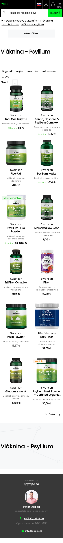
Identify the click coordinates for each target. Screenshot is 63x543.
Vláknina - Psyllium (32, 24)
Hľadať (55, 13)
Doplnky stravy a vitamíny (21, 20)
